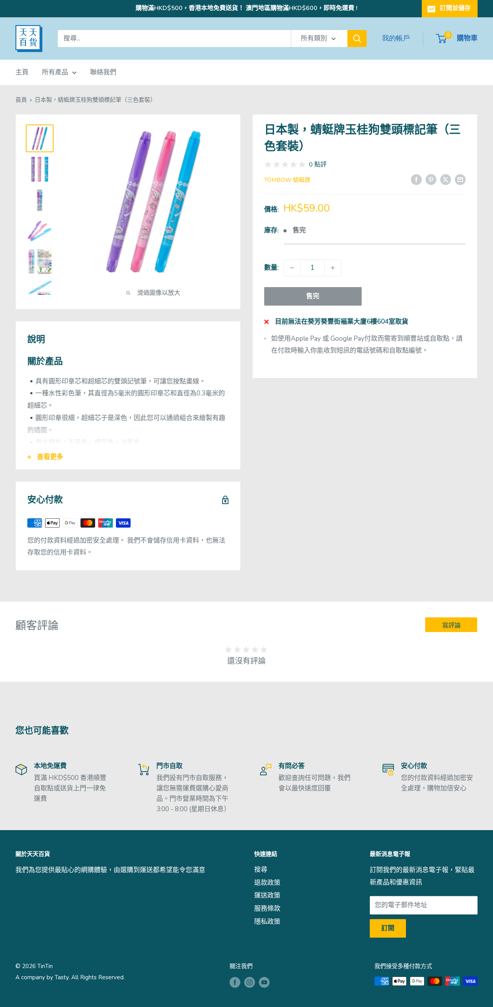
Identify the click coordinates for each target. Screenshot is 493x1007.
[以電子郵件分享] (460, 179)
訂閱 (387, 928)
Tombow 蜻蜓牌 (287, 180)
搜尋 (260, 869)
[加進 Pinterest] (431, 179)
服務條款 (267, 908)
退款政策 (267, 882)
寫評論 (451, 625)
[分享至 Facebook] (416, 179)
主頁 (22, 72)
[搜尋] (357, 38)
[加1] (333, 268)
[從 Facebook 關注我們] (235, 982)
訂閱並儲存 (455, 8)
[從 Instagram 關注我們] (249, 982)
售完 (312, 296)
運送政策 (267, 895)
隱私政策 (267, 921)
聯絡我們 (103, 72)
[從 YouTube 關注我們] (264, 982)
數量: (271, 267)
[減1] (292, 268)
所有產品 (55, 72)
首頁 (21, 100)
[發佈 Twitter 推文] (445, 179)
